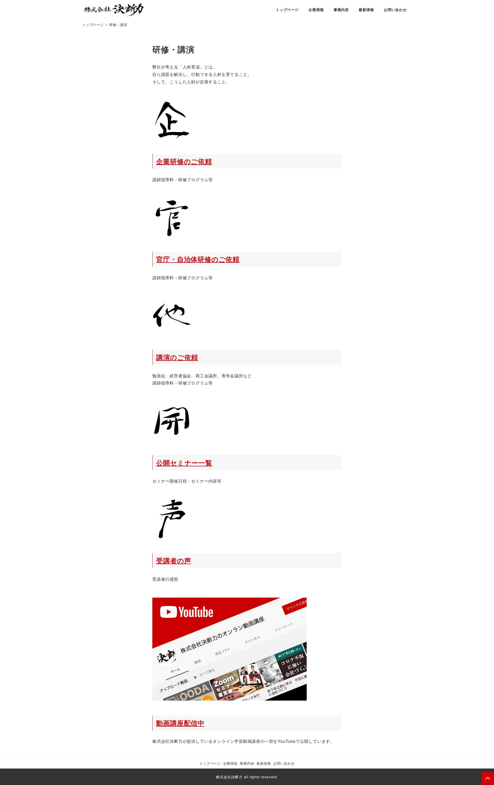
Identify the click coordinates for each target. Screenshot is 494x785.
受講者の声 (173, 560)
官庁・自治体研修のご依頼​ (198, 259)
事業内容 (247, 763)
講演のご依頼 (177, 357)
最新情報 (264, 763)
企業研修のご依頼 (184, 161)
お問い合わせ (284, 763)
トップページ (210, 763)
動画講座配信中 (180, 723)
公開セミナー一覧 (184, 462)
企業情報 (230, 763)
